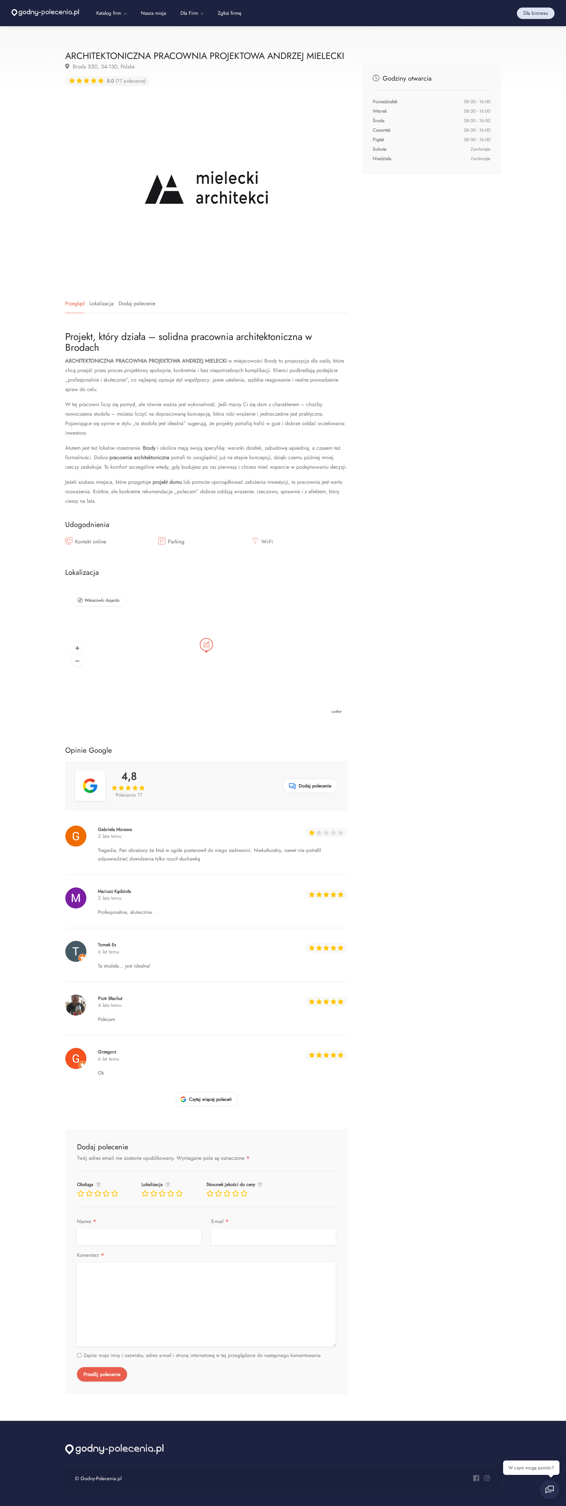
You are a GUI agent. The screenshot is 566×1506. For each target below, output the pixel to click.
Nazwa (87, 1221)
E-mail (220, 1221)
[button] (77, 648)
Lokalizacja (101, 303)
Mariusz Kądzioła (114, 891)
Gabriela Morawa (115, 829)
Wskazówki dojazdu (102, 600)
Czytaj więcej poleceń (210, 1099)
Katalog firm (108, 13)
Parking (176, 541)
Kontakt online (90, 541)
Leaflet (336, 711)
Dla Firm (189, 13)
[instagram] (487, 1479)
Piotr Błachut (110, 998)
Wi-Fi (267, 541)
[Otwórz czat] (549, 1489)
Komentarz (90, 1255)
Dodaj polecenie (137, 303)
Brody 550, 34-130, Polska (103, 66)
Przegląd (75, 303)
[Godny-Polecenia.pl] (45, 12)
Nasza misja (153, 13)
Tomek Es (107, 944)
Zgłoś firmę (229, 13)
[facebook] (476, 1479)
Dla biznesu (535, 13)
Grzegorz (107, 1051)
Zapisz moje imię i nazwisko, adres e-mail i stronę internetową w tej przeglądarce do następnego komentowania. (203, 1355)
